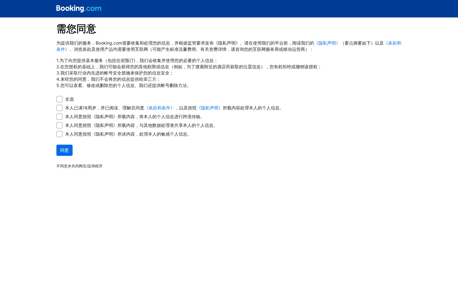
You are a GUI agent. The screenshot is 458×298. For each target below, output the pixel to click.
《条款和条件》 (159, 107)
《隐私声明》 (327, 43)
